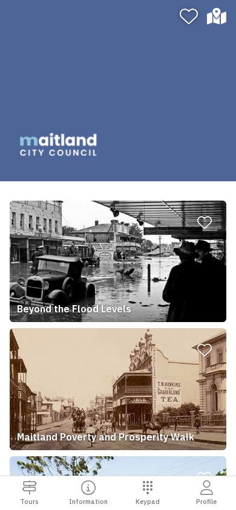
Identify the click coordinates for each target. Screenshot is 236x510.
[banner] (118, 90)
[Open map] (219, 16)
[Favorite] (189, 16)
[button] (118, 261)
